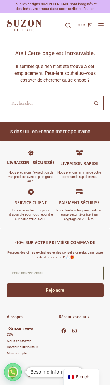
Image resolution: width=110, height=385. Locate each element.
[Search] (68, 25)
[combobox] (48, 103)
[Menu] (101, 25)
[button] (13, 372)
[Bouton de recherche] (96, 103)
